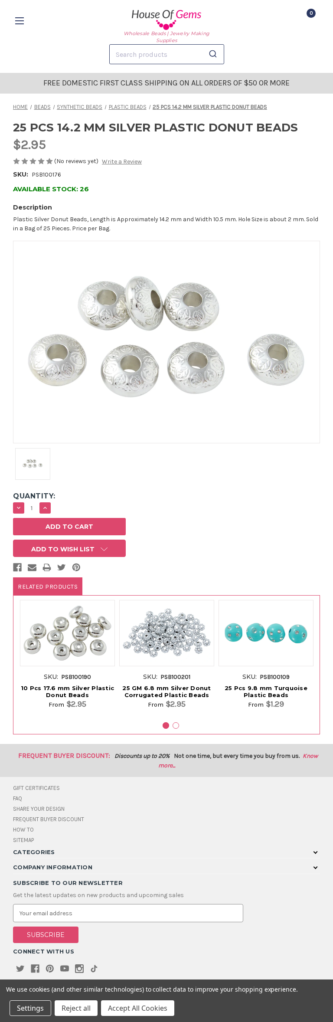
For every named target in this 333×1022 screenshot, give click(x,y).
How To (23, 829)
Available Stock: (51, 189)
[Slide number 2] (176, 725)
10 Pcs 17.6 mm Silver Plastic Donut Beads (67, 691)
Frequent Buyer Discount (48, 819)
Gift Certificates (36, 788)
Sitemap (23, 840)
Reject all (76, 1008)
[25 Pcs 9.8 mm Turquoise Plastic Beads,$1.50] (266, 633)
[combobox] (166, 54)
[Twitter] (61, 569)
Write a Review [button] (122, 161)
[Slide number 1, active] (166, 725)
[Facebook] (17, 569)
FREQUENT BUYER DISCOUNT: (64, 755)
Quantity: (34, 496)
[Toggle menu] (21, 21)
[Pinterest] (76, 569)
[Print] (46, 569)
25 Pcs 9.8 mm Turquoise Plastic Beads (266, 691)
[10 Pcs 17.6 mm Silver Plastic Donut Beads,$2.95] (67, 633)
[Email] (32, 569)
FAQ (17, 798)
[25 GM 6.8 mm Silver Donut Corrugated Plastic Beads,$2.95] (166, 633)
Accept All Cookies (137, 1008)
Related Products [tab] (48, 586)
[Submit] (214, 54)
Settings (30, 1008)
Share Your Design (39, 809)
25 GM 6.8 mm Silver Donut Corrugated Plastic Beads (166, 691)
